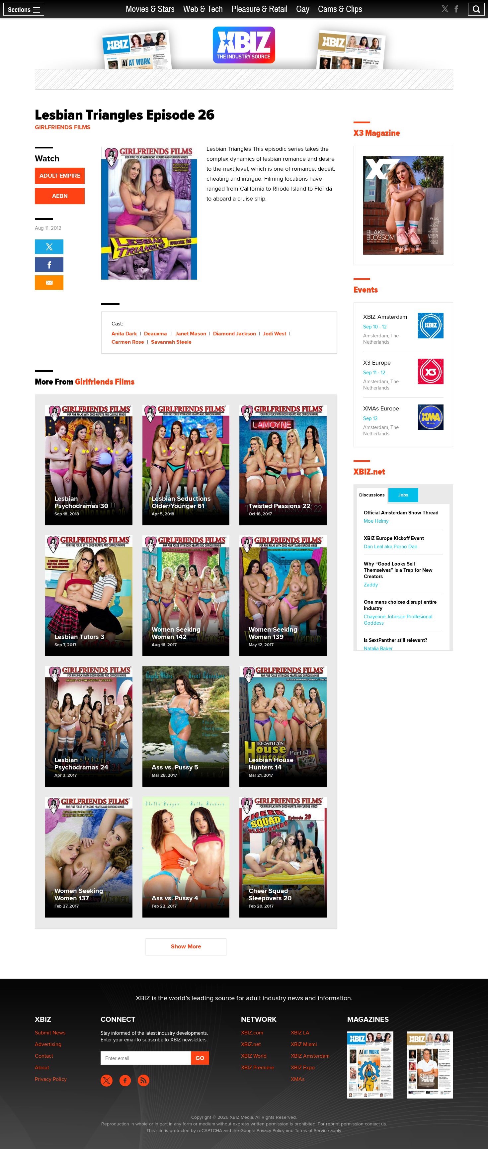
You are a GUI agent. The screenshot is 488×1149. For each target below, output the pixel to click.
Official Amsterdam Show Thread (401, 512)
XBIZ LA (300, 1032)
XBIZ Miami (304, 1044)
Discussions (372, 494)
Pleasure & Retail (259, 9)
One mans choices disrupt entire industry (400, 605)
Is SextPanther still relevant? (395, 640)
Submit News (50, 1032)
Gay (302, 9)
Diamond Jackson (234, 333)
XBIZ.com (252, 1032)
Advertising (48, 1044)
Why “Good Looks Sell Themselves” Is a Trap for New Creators (398, 570)
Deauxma (156, 333)
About (42, 1067)
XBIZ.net (369, 471)
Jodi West (274, 333)
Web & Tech (203, 9)
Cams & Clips (340, 9)
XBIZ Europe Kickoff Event (394, 538)
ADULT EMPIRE (60, 175)
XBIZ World (254, 1056)
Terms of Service (312, 1130)
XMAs (297, 1079)
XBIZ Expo (303, 1067)
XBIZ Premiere (257, 1067)
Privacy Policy (51, 1079)
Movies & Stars (150, 9)
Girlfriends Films (63, 127)
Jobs (403, 494)
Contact (44, 1056)
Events (366, 289)
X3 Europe (377, 362)
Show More (186, 946)
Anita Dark (124, 333)
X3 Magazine (377, 133)
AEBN (60, 196)
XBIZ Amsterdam (385, 316)
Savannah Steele (171, 342)
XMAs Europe (381, 408)
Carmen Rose (128, 342)
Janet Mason (190, 333)
